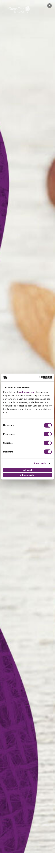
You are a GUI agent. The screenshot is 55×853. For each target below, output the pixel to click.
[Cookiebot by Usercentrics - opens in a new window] (39, 377)
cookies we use (26, 392)
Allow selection (27, 475)
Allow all (27, 470)
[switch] (48, 434)
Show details (39, 463)
